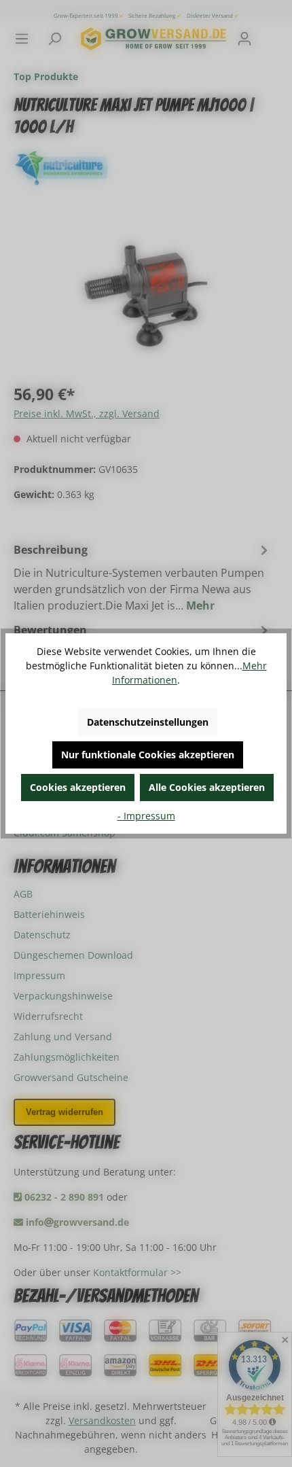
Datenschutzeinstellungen (147, 721)
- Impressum (146, 815)
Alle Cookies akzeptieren (207, 787)
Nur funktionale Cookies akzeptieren (147, 754)
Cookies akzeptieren (78, 787)
